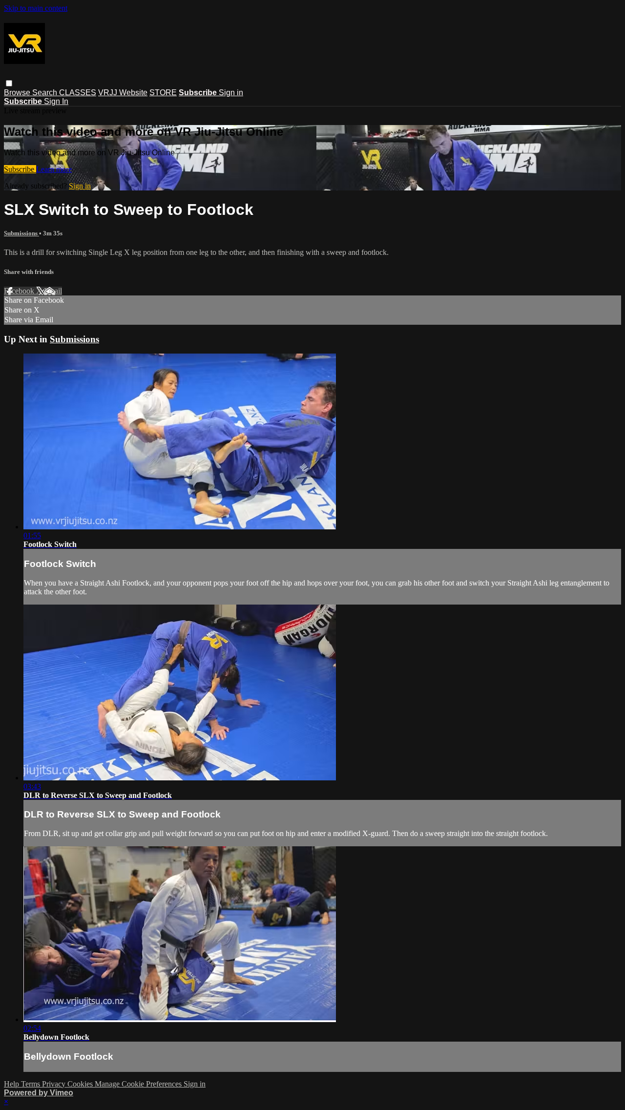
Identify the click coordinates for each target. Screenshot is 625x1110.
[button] (9, 83)
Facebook (20, 291)
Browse (18, 92)
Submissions (21, 233)
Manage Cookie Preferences (139, 1084)
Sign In (56, 101)
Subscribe (20, 169)
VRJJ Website (122, 92)
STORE (163, 92)
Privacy (54, 1084)
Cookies (81, 1084)
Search (45, 92)
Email (53, 291)
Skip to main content (35, 8)
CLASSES (77, 92)
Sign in (231, 92)
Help (12, 1084)
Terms (31, 1084)
